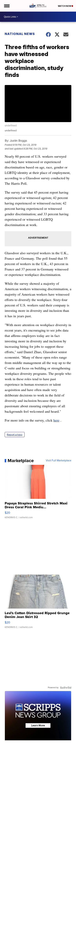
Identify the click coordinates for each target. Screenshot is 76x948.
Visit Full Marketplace (58, 460)
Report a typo (14, 434)
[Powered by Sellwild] (65, 687)
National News (20, 34)
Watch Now (65, 6)
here (56, 420)
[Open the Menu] (6, 6)
